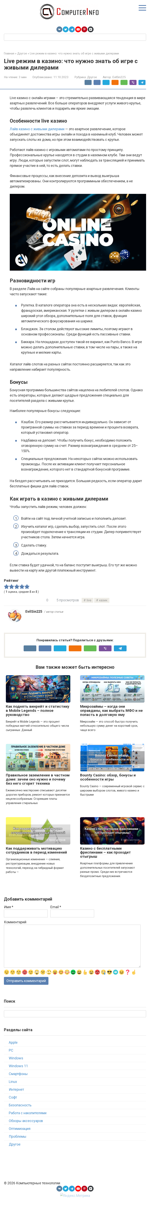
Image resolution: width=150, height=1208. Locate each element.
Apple (13, 1042)
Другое (92, 77)
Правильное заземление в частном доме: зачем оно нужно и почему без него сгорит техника (38, 779)
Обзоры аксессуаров (26, 1121)
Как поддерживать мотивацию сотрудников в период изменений (36, 850)
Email (55, 907)
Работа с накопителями (27, 1113)
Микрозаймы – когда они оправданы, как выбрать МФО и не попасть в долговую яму (111, 710)
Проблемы (17, 1136)
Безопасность (20, 1105)
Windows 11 (18, 1066)
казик (103, 600)
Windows (16, 1058)
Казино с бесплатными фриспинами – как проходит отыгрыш (105, 852)
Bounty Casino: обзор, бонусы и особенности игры (108, 777)
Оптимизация (19, 1129)
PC (11, 1050)
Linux (13, 1082)
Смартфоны (18, 1074)
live (89, 600)
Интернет (16, 1089)
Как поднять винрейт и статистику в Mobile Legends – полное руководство (37, 710)
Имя (8, 907)
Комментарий (15, 922)
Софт (13, 1097)
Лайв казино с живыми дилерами (37, 129)
